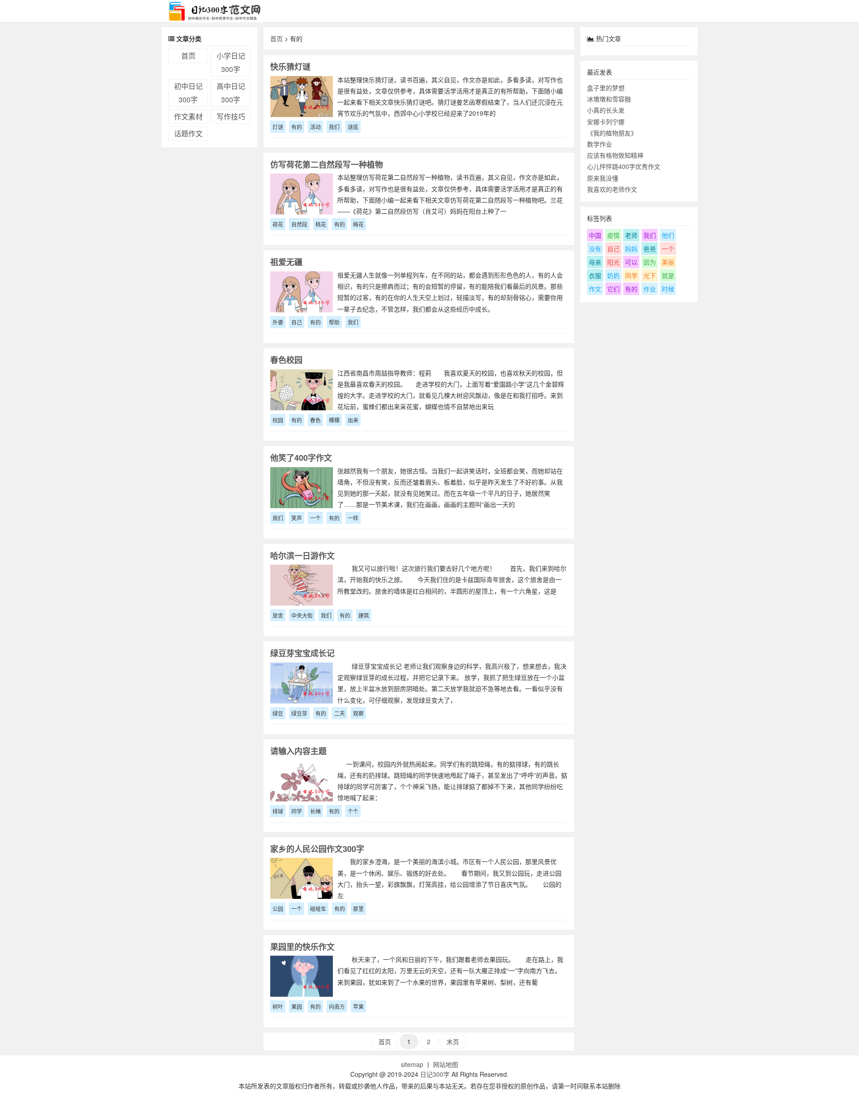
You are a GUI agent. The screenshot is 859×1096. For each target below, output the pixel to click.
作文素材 (188, 116)
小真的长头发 (606, 109)
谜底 (353, 127)
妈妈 (631, 248)
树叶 (277, 1006)
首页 (188, 56)
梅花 (358, 224)
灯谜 (277, 127)
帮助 (334, 322)
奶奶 (613, 275)
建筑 (363, 615)
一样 (353, 518)
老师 (631, 235)
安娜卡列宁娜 (606, 121)
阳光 (613, 261)
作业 (649, 288)
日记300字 (435, 1074)
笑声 (296, 518)
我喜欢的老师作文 (612, 189)
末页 (453, 1041)
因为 (649, 261)
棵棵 (334, 420)
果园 (296, 1006)
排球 (277, 811)
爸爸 (649, 248)
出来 (353, 420)
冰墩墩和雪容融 (609, 98)
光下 (649, 275)
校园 (277, 420)
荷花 (277, 224)
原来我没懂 (602, 177)
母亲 (595, 261)
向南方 (337, 1006)
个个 (353, 811)
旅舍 (277, 615)
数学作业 (599, 143)
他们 (668, 235)
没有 (595, 248)
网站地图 (445, 1064)
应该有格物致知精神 (615, 155)
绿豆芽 (299, 713)
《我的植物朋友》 (612, 132)
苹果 (358, 1006)
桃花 (320, 224)
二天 (339, 713)
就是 (668, 275)
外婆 (277, 322)
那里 (358, 908)
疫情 (613, 235)
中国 (595, 235)
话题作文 (188, 133)
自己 (296, 322)
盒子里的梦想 (606, 87)
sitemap (412, 1064)
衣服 (595, 275)
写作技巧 (231, 116)
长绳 (315, 811)
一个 (315, 518)
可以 (631, 261)
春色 (315, 420)
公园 (277, 908)
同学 (296, 811)
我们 (334, 127)
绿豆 (277, 713)
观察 (358, 713)
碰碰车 (318, 908)
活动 (315, 127)
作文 (595, 288)
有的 (296, 127)
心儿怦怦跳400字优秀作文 (623, 166)
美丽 (668, 261)
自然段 (299, 224)
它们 (613, 288)
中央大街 (302, 615)
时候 (668, 288)
